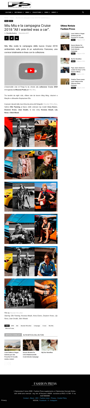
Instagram (53, 400)
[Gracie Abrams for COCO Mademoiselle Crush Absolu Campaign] (31, 345)
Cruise (44, 326)
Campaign (37, 326)
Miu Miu (51, 326)
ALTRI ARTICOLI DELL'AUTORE (33, 335)
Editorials (18, 12)
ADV (36, 398)
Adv (17, 326)
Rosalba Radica (11, 33)
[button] (83, 12)
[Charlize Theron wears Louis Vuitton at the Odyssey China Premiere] (65, 82)
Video (46, 12)
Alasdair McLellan (16, 313)
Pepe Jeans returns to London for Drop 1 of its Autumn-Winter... (78, 70)
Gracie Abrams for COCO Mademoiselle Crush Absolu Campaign (31, 355)
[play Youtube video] (31, 70)
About (32, 398)
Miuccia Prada (9, 328)
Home (6, 18)
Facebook (42, 400)
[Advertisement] (75, 108)
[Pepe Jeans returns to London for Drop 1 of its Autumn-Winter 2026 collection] (65, 70)
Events (54, 12)
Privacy (53, 398)
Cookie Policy (62, 398)
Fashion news (45, 398)
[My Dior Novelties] (49, 345)
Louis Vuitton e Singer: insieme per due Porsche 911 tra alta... (78, 35)
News (27, 12)
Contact (26, 398)
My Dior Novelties (47, 352)
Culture (8, 12)
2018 (12, 326)
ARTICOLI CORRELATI (13, 335)
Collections (36, 12)
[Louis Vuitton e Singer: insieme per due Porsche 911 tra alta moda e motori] (12, 345)
